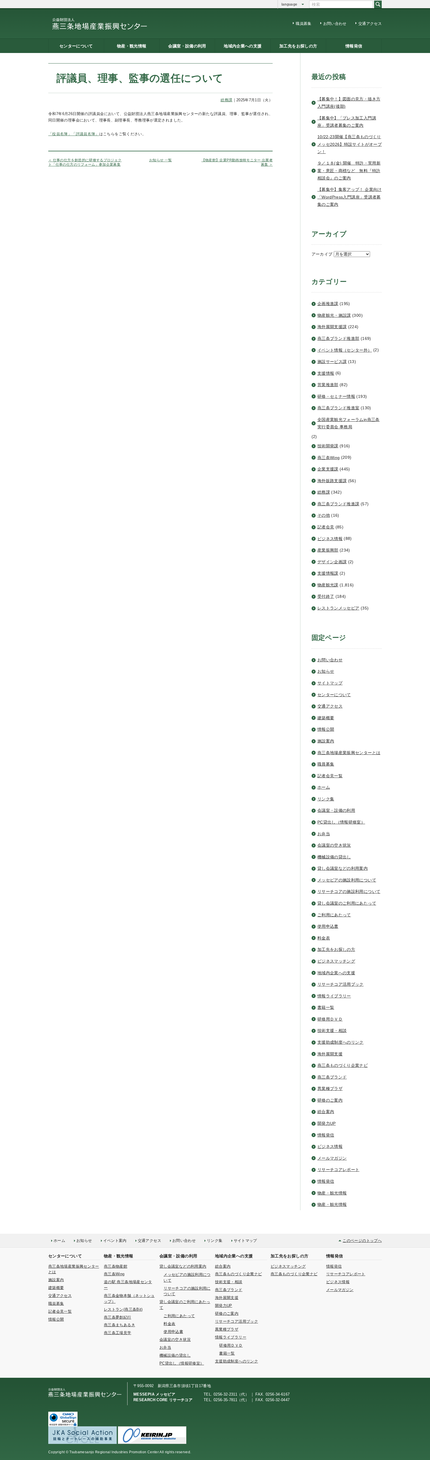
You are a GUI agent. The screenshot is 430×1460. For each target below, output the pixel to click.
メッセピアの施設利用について (346, 880)
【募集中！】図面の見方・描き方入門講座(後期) (348, 103)
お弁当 (323, 833)
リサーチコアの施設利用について (348, 891)
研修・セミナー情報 (336, 396)
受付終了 (325, 596)
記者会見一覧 (330, 775)
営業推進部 (327, 384)
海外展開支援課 (332, 326)
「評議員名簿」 (85, 134)
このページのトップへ (362, 1240)
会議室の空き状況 (334, 845)
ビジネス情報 (330, 538)
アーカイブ (322, 254)
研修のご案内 (330, 1100)
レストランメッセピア (338, 608)
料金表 (323, 938)
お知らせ (325, 671)
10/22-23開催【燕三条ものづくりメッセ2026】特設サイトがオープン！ (349, 144)
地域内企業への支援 (243, 46)
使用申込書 (327, 926)
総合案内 (325, 1111)
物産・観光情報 (132, 46)
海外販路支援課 (332, 480)
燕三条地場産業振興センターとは (348, 752)
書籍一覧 (325, 1007)
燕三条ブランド (332, 1077)
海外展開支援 (330, 1054)
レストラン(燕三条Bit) (123, 1309)
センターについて (76, 46)
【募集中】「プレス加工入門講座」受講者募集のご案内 (346, 122)
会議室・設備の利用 (187, 46)
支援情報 (325, 373)
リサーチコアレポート (338, 1169)
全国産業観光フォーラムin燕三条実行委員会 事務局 (348, 423)
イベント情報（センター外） (344, 350)
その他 (323, 515)
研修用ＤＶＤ (330, 1019)
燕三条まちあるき (119, 1325)
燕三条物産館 (115, 1266)
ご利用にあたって (334, 915)
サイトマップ (330, 683)
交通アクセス (370, 23)
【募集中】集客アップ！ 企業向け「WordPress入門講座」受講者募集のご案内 (349, 196)
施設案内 (325, 741)
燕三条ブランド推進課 (338, 503)
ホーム (323, 787)
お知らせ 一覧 (160, 160)
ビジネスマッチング (336, 961)
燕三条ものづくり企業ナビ (342, 1065)
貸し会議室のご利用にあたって (346, 903)
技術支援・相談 (332, 1030)
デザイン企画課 (332, 561)
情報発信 (353, 46)
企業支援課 (327, 469)
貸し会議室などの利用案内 (342, 868)
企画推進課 (327, 303)
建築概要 (325, 718)
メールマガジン (332, 1158)
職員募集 (303, 23)
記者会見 (325, 527)
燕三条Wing (328, 457)
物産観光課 (327, 585)
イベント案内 (115, 1240)
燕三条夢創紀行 (117, 1317)
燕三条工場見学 (117, 1333)
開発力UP (326, 1123)
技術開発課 (327, 446)
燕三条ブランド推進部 (338, 338)
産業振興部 (327, 550)
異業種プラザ (330, 1088)
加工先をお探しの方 (298, 46)
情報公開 (325, 729)
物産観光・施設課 (334, 315)
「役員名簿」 (60, 134)
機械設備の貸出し (334, 857)
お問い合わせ (335, 23)
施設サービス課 (332, 361)
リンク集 (325, 799)
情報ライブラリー (334, 996)
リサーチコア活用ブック (340, 984)
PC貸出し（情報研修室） (341, 822)
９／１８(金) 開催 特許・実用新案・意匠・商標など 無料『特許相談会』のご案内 (349, 170)
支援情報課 (327, 573)
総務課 (323, 492)
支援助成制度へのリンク (340, 1042)
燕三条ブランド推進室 (338, 407)
